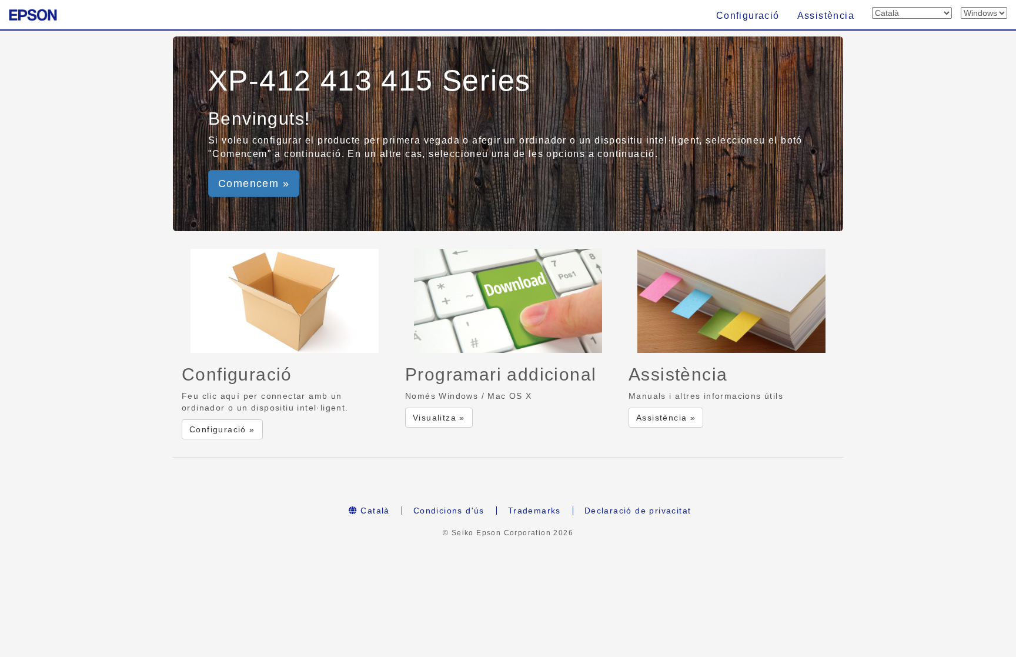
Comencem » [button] (253, 183)
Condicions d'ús (448, 510)
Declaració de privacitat (637, 510)
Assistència (825, 16)
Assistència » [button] (666, 417)
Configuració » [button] (222, 429)
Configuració (748, 16)
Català (373, 510)
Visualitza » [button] (439, 417)
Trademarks (534, 510)
